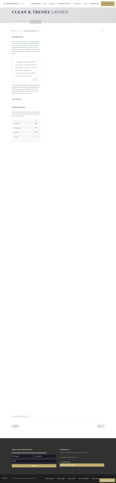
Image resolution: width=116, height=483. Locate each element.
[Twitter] (16, 416)
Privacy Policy (71, 478)
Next (99, 426)
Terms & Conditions (84, 478)
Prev (16, 426)
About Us (52, 3)
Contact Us (77, 3)
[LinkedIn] (25, 416)
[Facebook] (13, 416)
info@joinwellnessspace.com (70, 457)
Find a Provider (36, 3)
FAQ (45, 3)
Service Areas (95, 478)
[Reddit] (28, 416)
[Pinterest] (19, 416)
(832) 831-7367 (66, 462)
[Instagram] (6, 478)
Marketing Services (64, 3)
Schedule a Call (108, 3)
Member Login (94, 3)
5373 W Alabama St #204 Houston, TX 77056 (74, 452)
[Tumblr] (22, 416)
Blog (85, 3)
